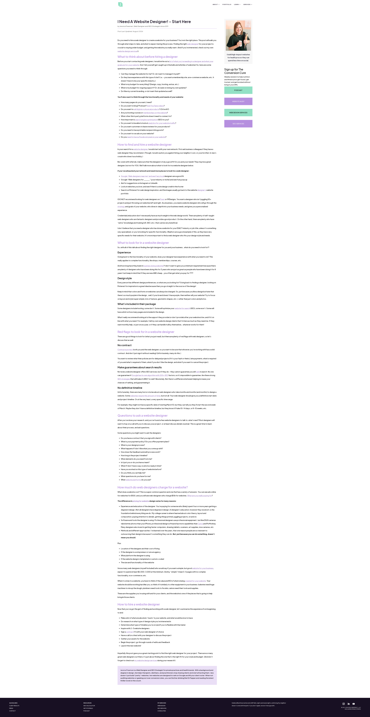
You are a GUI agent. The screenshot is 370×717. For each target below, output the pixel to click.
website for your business (202, 568)
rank (197, 372)
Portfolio (226, 4)
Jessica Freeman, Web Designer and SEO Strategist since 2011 (144, 26)
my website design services (145, 660)
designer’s (201, 190)
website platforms (133, 480)
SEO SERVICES (162, 708)
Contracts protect (125, 349)
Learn (236, 4)
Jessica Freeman (126, 670)
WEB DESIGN (161, 705)
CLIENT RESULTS (14, 705)
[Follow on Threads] (359, 704)
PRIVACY (354, 709)
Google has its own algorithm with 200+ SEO (150, 375)
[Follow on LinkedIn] (348, 704)
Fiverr (162, 199)
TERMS (359, 709)
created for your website (195, 581)
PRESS (11, 708)
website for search (182, 308)
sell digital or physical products (146, 109)
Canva (200, 524)
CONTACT (12, 711)
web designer (192, 44)
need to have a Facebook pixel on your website (146, 137)
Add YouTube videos (155, 106)
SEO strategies (124, 379)
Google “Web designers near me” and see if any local (142, 176)
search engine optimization (146, 119)
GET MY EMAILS (88, 708)
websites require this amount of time (145, 396)
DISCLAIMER (348, 709)
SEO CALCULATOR (89, 705)
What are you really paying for (199, 495)
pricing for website (141, 501)
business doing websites (153, 266)
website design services (127, 51)
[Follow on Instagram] (343, 704)
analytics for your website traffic (161, 123)
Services (247, 4)
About (215, 4)
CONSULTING (162, 711)
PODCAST (86, 711)
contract (129, 632)
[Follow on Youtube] (354, 704)
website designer (140, 149)
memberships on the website (155, 113)
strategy (121, 206)
